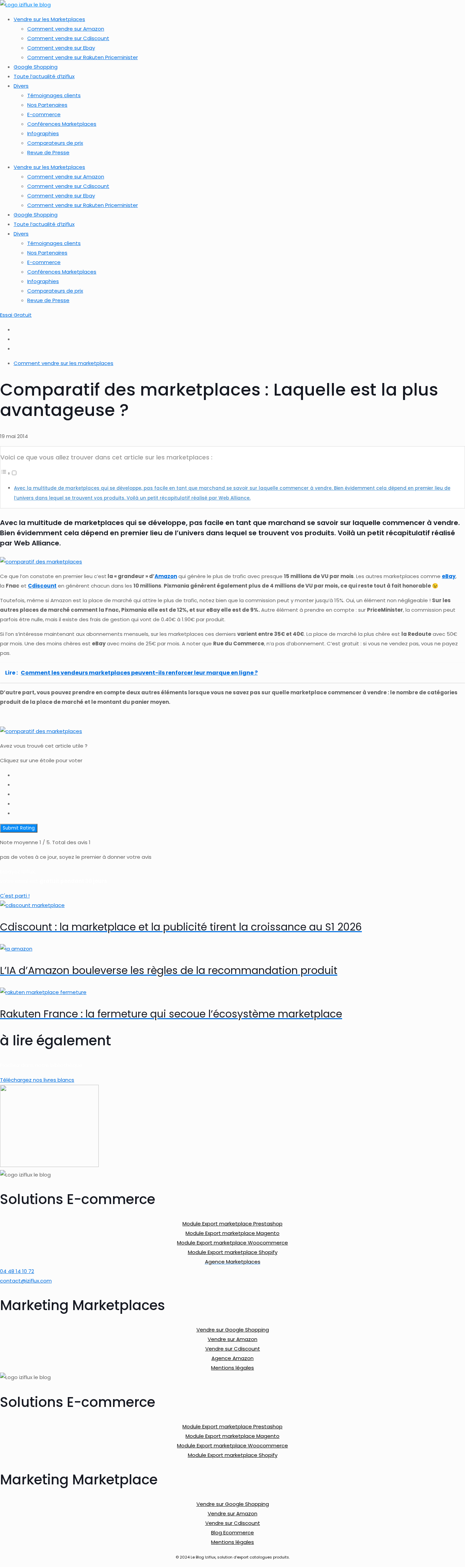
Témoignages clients (54, 95)
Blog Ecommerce (232, 1532)
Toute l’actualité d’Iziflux (44, 76)
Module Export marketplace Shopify (232, 1252)
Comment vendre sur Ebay (61, 47)
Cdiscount (42, 585)
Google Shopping (36, 66)
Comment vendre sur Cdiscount (68, 38)
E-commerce (44, 114)
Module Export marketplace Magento (232, 1233)
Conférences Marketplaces (61, 123)
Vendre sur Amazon (232, 1339)
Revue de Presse (48, 152)
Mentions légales (232, 1367)
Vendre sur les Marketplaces (49, 19)
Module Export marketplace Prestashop (232, 1223)
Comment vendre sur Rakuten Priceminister (82, 57)
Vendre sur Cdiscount (232, 1348)
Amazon (166, 576)
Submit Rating (19, 828)
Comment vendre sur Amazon (65, 28)
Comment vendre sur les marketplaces (63, 363)
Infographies (43, 133)
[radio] (239, 775)
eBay (448, 576)
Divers (21, 85)
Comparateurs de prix (55, 142)
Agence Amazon (232, 1358)
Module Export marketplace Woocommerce (232, 1242)
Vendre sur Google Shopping (232, 1329)
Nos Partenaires (47, 104)
